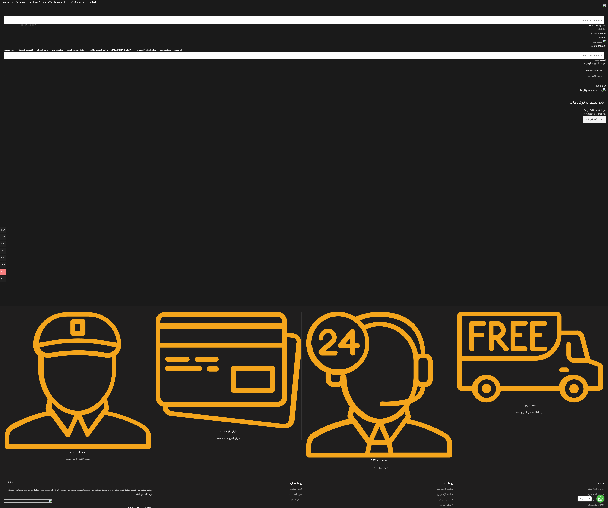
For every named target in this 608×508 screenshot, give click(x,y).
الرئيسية (603, 60)
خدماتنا (601, 483)
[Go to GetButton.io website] (600, 505)
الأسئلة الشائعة (446, 505)
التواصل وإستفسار (444, 499)
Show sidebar (594, 70)
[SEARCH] (7, 20)
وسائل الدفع (296, 499)
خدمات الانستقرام (595, 494)
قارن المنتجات (295, 494)
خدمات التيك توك (596, 489)
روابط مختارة (296, 483)
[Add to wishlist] (602, 96)
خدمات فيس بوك (596, 505)
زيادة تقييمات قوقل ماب (588, 102)
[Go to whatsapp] (600, 499)
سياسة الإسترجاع (445, 494)
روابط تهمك (447, 483)
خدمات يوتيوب (597, 499)
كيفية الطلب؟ (296, 489)
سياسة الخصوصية (445, 489)
